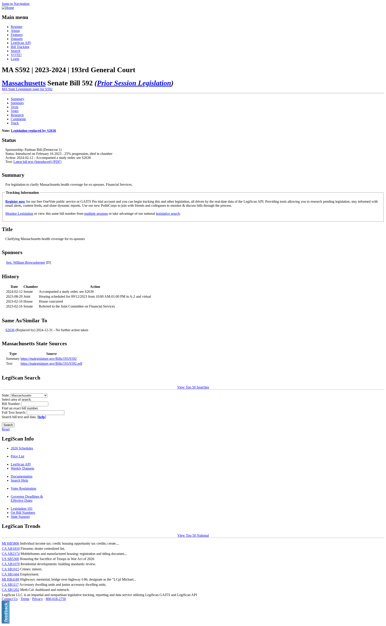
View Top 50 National (193, 535)
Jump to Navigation (15, 4)
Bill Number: (11, 404)
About (15, 31)
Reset (6, 429)
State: (6, 395)
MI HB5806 (10, 543)
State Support (20, 517)
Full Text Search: (14, 412)
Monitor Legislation (19, 213)
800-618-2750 (56, 599)
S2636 (10, 330)
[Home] (8, 8)
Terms (25, 599)
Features (17, 35)
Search (15, 51)
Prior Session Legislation (134, 83)
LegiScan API (21, 43)
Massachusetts (24, 83)
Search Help (19, 480)
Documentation (21, 476)
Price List (17, 456)
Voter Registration (23, 488)
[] (41, 417)
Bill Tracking (20, 47)
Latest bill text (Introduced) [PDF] (37, 162)
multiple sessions (96, 213)
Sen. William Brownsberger (25, 262)
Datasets (17, 39)
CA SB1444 (10, 574)
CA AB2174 (11, 554)
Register (16, 27)
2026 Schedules (22, 448)
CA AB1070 (11, 564)
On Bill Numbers (23, 512)
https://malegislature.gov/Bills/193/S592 (49, 358)
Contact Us (10, 599)
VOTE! (16, 55)
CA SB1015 (10, 569)
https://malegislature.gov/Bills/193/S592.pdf (51, 363)
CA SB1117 (10, 584)
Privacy (37, 599)
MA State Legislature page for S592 (27, 89)
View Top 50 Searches (193, 387)
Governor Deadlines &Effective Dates (27, 498)
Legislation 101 (22, 508)
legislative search (168, 213)
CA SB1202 (10, 590)
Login (15, 59)
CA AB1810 (11, 548)
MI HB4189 (10, 579)
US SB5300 (10, 559)
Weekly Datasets (22, 468)
